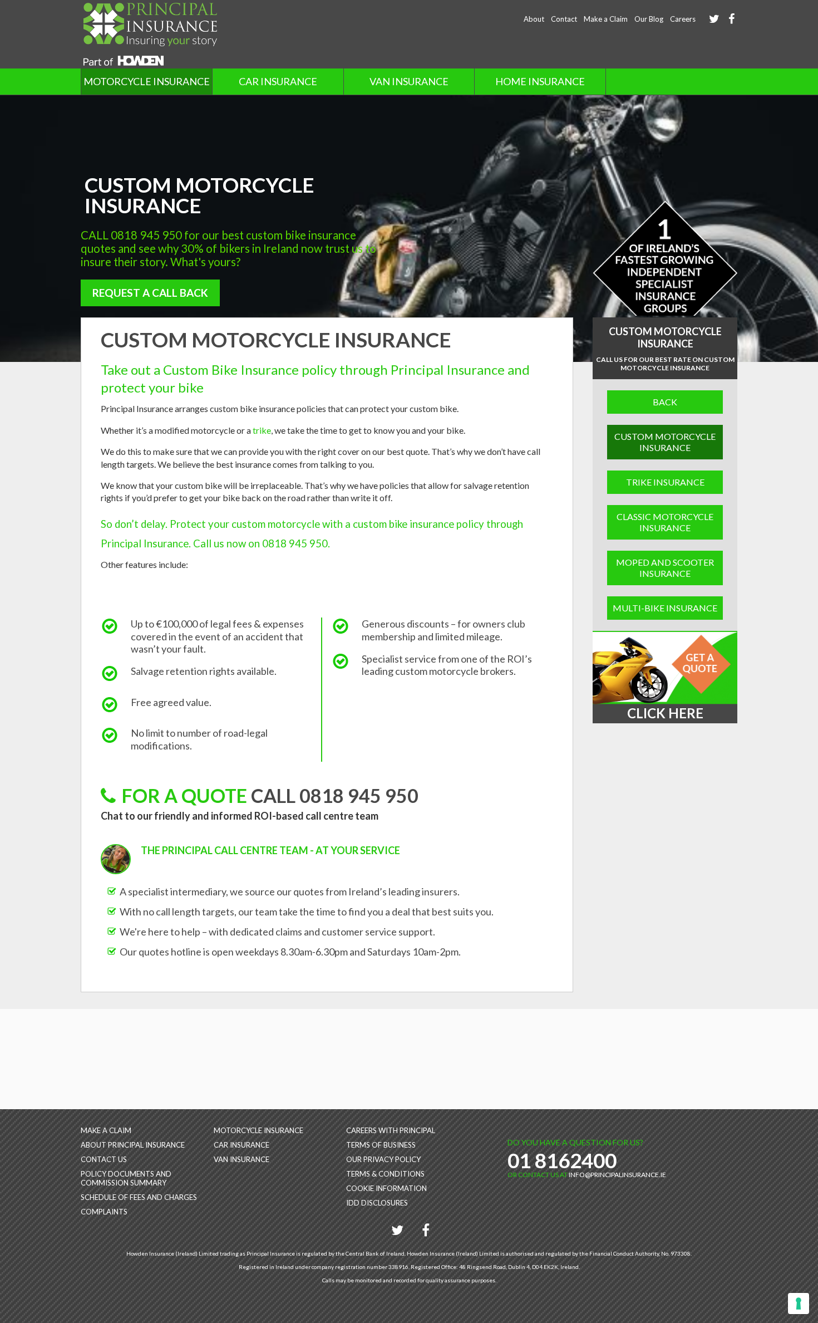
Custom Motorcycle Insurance (665, 442)
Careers (683, 18)
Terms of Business (381, 1144)
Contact (564, 18)
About (534, 18)
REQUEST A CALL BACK (150, 292)
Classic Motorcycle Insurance (665, 522)
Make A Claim (106, 1130)
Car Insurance (278, 81)
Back (665, 401)
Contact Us (104, 1159)
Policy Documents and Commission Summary (126, 1178)
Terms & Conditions (385, 1173)
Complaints (104, 1211)
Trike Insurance (665, 482)
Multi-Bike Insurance (665, 607)
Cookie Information (386, 1188)
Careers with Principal (390, 1130)
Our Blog (648, 18)
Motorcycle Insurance (146, 81)
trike (262, 430)
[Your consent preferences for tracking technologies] (798, 1303)
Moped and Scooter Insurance (665, 568)
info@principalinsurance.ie (617, 1174)
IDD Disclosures (377, 1202)
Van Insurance (409, 81)
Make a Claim (606, 18)
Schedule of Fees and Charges (139, 1197)
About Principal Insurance (133, 1144)
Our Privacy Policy (383, 1159)
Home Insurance (540, 81)
